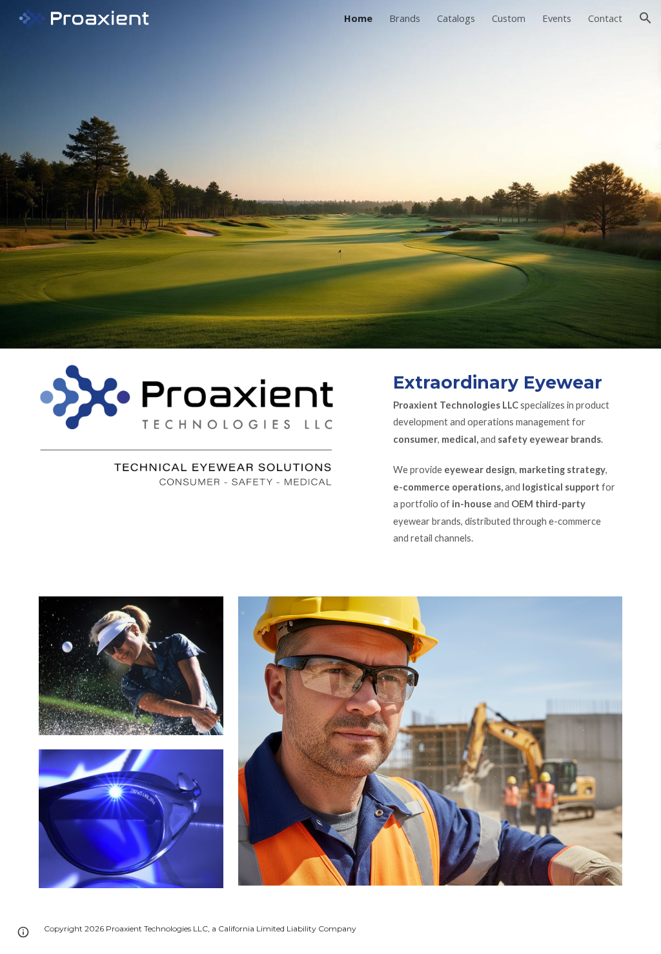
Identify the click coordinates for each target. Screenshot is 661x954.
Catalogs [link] (456, 18)
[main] (505, 464)
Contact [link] (605, 18)
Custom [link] (508, 18)
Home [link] (358, 18)
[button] (645, 18)
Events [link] (556, 18)
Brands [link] (404, 18)
